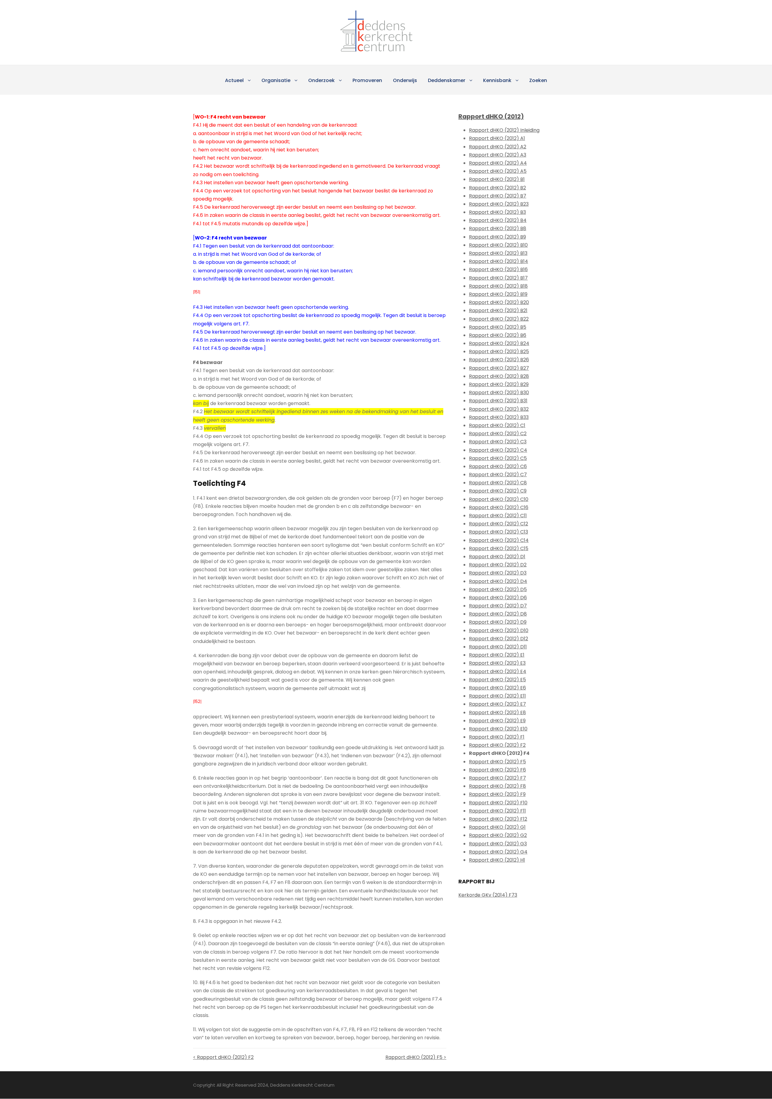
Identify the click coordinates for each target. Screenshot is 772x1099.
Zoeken (538, 80)
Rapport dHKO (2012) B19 (498, 294)
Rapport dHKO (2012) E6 (497, 687)
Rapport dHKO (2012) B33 (499, 417)
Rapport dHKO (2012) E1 (496, 654)
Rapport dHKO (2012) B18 (498, 286)
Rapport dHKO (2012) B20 (499, 302)
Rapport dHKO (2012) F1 (496, 736)
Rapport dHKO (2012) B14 (498, 261)
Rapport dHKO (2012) (491, 116)
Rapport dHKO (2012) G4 (498, 851)
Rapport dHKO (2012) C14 (499, 540)
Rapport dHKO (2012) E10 (498, 728)
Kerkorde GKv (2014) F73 (487, 895)
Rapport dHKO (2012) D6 (498, 597)
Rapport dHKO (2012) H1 (497, 860)
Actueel (234, 80)
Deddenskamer (446, 80)
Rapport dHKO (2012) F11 (497, 810)
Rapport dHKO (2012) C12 (498, 523)
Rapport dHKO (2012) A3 (497, 154)
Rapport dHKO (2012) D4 (498, 581)
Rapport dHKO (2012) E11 (497, 695)
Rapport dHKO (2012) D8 (498, 613)
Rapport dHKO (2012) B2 (497, 187)
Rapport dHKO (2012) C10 (498, 499)
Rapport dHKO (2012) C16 (498, 507)
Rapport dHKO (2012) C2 (498, 433)
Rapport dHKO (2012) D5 (498, 589)
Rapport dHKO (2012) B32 (499, 409)
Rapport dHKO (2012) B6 (497, 335)
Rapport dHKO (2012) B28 (499, 376)
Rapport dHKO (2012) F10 (498, 802)
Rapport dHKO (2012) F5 (497, 761)
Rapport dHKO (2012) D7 (498, 605)
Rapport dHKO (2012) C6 (498, 466)
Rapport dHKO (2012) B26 (499, 359)
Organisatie (275, 80)
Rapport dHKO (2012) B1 (497, 179)
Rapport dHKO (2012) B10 (498, 245)
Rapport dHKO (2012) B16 (498, 269)
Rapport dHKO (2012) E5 (497, 679)
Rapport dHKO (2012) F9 (497, 794)
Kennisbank (497, 80)
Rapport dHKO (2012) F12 (498, 819)
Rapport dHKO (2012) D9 (498, 622)
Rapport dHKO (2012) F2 (497, 745)
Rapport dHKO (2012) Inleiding (504, 130)
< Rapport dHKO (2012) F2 (223, 1057)
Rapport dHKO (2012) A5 (498, 171)
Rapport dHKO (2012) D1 (497, 556)
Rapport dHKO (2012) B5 (497, 327)
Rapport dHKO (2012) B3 (497, 212)
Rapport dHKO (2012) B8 (497, 228)
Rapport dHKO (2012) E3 (497, 663)
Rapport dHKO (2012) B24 (499, 343)
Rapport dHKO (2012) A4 (498, 163)
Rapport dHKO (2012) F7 (497, 777)
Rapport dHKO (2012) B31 (498, 400)
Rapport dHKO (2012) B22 (499, 318)
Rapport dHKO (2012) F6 (497, 769)
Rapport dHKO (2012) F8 (497, 786)
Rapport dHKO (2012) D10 (498, 630)
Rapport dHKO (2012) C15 (498, 548)
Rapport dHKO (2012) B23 (499, 204)
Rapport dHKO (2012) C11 (498, 515)
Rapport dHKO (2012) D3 (498, 572)
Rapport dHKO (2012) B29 (499, 384)
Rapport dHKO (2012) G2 (498, 835)
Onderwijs (405, 80)
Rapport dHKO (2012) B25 (499, 351)
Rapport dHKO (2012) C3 (498, 441)
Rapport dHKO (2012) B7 (497, 195)
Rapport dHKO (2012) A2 (497, 146)
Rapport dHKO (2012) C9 (498, 490)
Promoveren (367, 80)
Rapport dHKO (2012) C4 (498, 450)
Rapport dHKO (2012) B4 (498, 220)
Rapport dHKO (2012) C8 (498, 482)
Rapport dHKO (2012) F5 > (415, 1057)
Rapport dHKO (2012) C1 (497, 425)
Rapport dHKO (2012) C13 (498, 531)
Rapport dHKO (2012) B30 (499, 392)
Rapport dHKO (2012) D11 (498, 646)
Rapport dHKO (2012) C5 (498, 458)
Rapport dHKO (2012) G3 (498, 843)
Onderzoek (321, 80)
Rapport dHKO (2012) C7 (498, 474)
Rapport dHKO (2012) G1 (497, 827)
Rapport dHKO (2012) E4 (497, 671)
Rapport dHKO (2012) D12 (498, 638)
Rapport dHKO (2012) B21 (498, 310)
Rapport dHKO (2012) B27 (499, 368)
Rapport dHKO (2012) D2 (498, 564)
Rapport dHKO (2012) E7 (497, 704)
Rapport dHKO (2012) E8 (497, 712)
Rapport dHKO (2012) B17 (498, 277)
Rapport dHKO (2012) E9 (497, 720)
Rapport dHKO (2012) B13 (498, 253)
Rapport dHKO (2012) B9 (497, 236)
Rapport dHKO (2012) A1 (497, 138)
